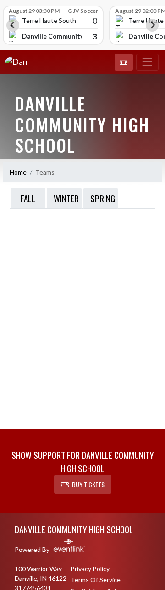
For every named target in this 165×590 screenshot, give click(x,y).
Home (18, 172)
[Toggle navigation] (147, 62)
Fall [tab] (28, 198)
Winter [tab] (66, 198)
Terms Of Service (96, 580)
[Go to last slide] (12, 25)
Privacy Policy (90, 569)
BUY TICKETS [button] (88, 484)
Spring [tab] (102, 198)
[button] (124, 62)
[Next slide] (152, 25)
